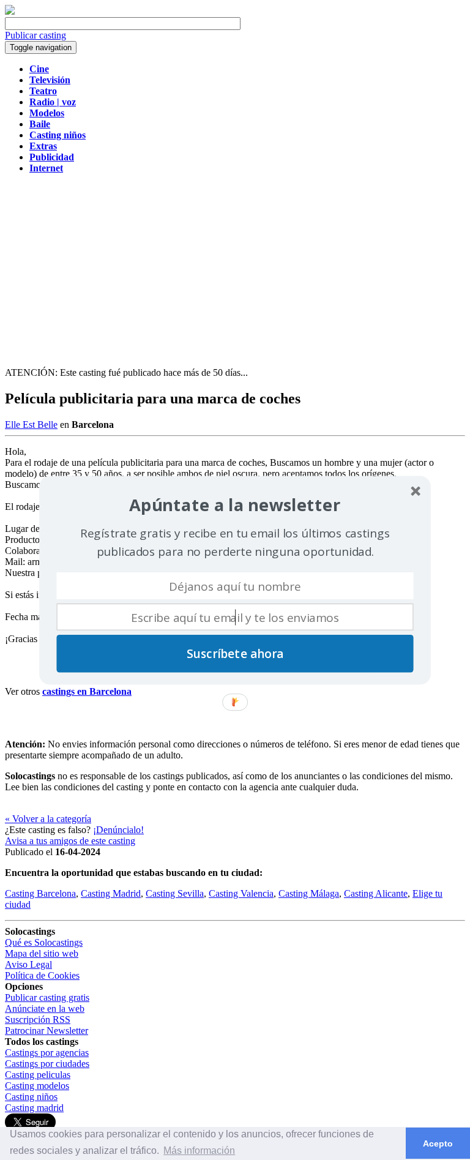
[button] (234, 505)
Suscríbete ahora (235, 653)
